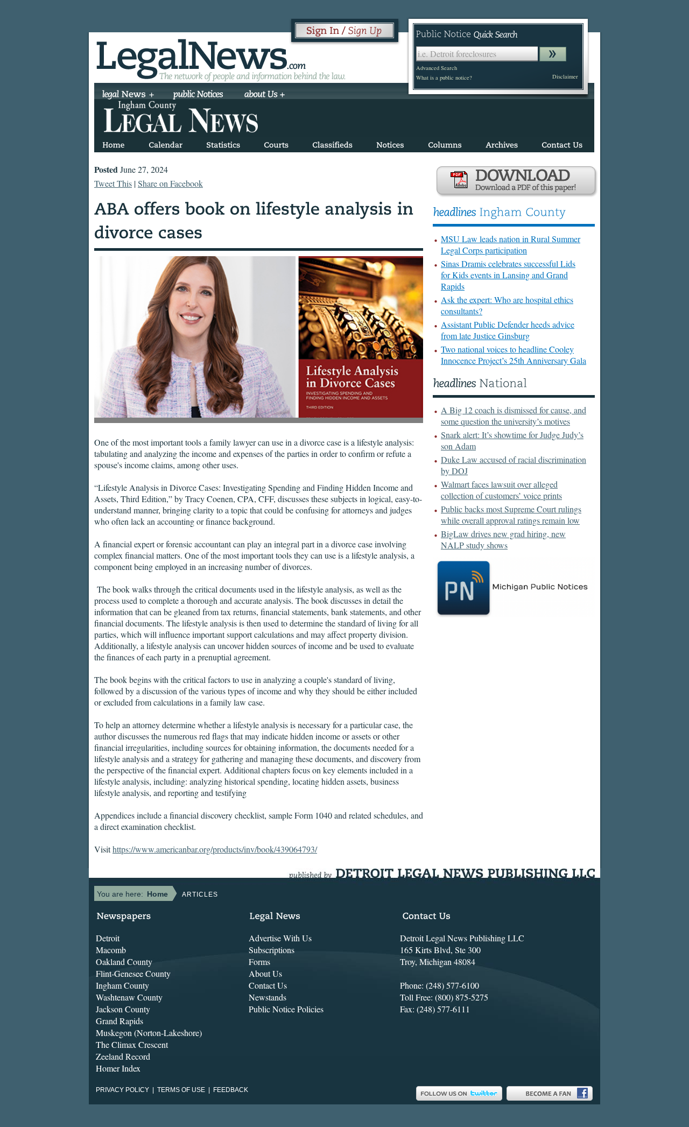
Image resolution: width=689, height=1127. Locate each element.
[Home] (113, 143)
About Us (265, 973)
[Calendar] (165, 143)
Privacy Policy (122, 1090)
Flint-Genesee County (133, 973)
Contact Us (268, 985)
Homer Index (118, 1068)
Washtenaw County (129, 997)
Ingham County (122, 985)
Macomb (111, 949)
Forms (259, 961)
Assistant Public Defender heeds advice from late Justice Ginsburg (507, 330)
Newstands (267, 997)
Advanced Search (436, 68)
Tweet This (113, 183)
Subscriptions (271, 949)
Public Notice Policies (286, 1009)
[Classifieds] (332, 143)
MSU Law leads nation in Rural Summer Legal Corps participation (510, 244)
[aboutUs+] (265, 95)
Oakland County (124, 961)
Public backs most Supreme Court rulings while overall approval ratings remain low (511, 514)
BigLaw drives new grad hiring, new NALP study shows (503, 539)
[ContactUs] (562, 143)
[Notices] (390, 143)
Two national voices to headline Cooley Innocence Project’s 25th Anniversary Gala (513, 354)
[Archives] (502, 143)
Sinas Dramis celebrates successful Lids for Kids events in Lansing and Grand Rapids (508, 275)
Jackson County (123, 1009)
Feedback (230, 1090)
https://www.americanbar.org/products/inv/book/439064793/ (215, 849)
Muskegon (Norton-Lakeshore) (149, 1032)
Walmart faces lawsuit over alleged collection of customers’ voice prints (501, 489)
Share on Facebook (170, 183)
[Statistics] (223, 143)
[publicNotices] (198, 95)
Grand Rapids (119, 1020)
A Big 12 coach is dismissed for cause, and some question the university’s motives (513, 415)
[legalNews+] (128, 95)
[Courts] (276, 143)
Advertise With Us (280, 937)
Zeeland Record (123, 1056)
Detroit (107, 937)
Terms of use (181, 1090)
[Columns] (445, 143)
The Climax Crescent (132, 1044)
